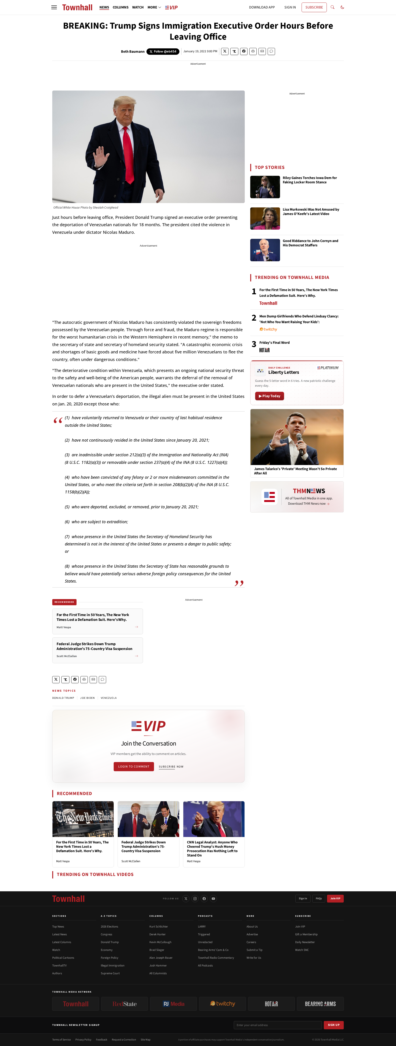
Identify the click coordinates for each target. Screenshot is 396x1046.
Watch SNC (302, 950)
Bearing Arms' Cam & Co (213, 950)
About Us (252, 927)
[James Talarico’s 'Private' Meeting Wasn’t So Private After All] (297, 436)
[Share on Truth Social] (234, 51)
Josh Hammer (158, 965)
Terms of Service (61, 1040)
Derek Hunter (157, 934)
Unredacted (205, 942)
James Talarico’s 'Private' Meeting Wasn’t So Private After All (295, 471)
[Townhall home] (68, 898)
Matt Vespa (63, 861)
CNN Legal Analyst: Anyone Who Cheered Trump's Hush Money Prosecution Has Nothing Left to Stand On (212, 849)
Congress (106, 934)
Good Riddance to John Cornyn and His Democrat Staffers (310, 243)
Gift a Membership (306, 934)
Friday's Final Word (274, 342)
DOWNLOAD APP (262, 7)
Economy (107, 950)
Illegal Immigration (112, 965)
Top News (58, 927)
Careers (251, 942)
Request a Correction (124, 1040)
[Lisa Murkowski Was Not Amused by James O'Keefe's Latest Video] (265, 218)
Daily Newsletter (305, 942)
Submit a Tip (254, 950)
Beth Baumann (133, 51)
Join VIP (335, 898)
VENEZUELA (109, 698)
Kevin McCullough (160, 942)
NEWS (104, 7)
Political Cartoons (63, 958)
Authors (57, 973)
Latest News (59, 934)
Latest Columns (61, 942)
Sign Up (334, 1025)
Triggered (204, 934)
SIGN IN (290, 7)
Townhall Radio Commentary (216, 958)
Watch (56, 950)
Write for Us (254, 958)
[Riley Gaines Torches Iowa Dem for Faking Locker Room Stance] (265, 187)
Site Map (146, 1040)
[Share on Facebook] (244, 51)
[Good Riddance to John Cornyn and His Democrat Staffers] (265, 250)
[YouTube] (213, 898)
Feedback (101, 1040)
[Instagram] (195, 898)
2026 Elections (109, 927)
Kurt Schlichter (158, 927)
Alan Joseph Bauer (161, 958)
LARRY (202, 927)
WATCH (138, 7)
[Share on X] (224, 51)
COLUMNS (121, 7)
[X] (186, 898)
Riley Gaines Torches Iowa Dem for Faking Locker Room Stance (310, 180)
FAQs (319, 898)
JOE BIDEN (87, 698)
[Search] (332, 7)
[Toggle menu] (54, 7)
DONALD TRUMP (63, 698)
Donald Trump (110, 942)
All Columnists (158, 973)
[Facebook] (204, 898)
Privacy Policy (83, 1040)
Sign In (303, 898)
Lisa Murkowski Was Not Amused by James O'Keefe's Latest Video (311, 211)
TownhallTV (59, 965)
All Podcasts (205, 965)
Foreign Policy (109, 958)
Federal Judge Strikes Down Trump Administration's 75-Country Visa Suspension (143, 846)
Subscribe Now (171, 767)
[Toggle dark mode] (342, 7)
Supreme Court (110, 973)
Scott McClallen (130, 861)
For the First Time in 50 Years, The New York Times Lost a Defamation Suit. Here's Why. (82, 846)
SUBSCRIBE (314, 7)
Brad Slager (156, 950)
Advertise (252, 934)
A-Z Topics (109, 916)
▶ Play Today (269, 396)
